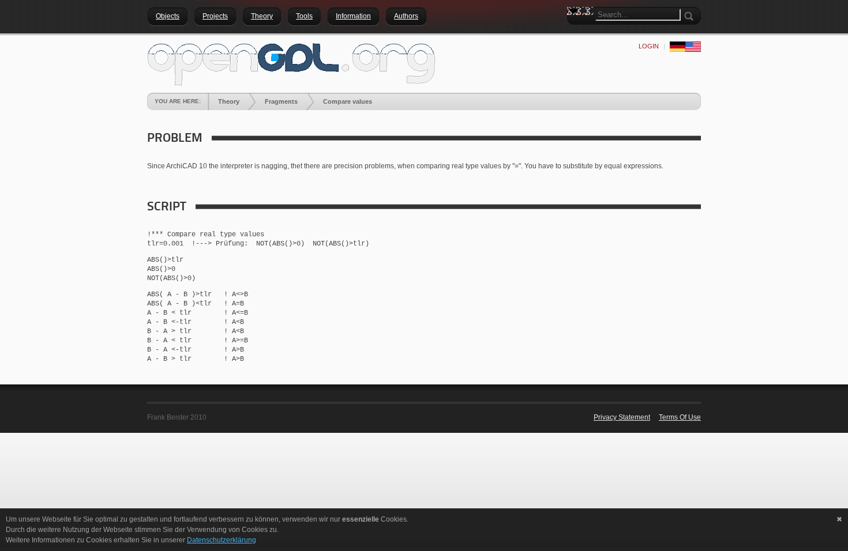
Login (649, 46)
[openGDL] (291, 63)
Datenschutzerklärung (221, 540)
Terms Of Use (680, 417)
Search (575, 31)
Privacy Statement (622, 417)
